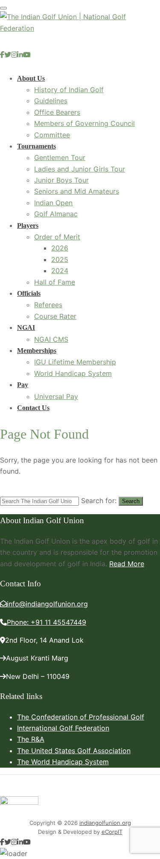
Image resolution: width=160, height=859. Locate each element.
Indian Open (53, 202)
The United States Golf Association (74, 750)
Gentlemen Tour (59, 157)
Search (131, 501)
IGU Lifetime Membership (75, 362)
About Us (31, 78)
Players (27, 225)
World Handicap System (73, 373)
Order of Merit (57, 237)
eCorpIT (112, 831)
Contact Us (33, 407)
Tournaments (36, 146)
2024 (59, 270)
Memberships (36, 350)
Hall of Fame (54, 282)
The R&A (30, 739)
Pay (22, 384)
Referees (48, 304)
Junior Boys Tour (61, 180)
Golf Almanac (56, 214)
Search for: (98, 500)
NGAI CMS (51, 339)
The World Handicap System (63, 761)
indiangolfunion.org (105, 822)
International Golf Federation (63, 728)
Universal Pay (56, 396)
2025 (59, 259)
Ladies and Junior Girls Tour (79, 169)
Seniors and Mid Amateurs (76, 191)
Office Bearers (57, 112)
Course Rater (55, 316)
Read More (126, 563)
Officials (29, 293)
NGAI (26, 327)
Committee (52, 135)
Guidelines (50, 100)
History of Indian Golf (69, 89)
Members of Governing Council (84, 123)
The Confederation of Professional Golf (80, 717)
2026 (59, 248)
